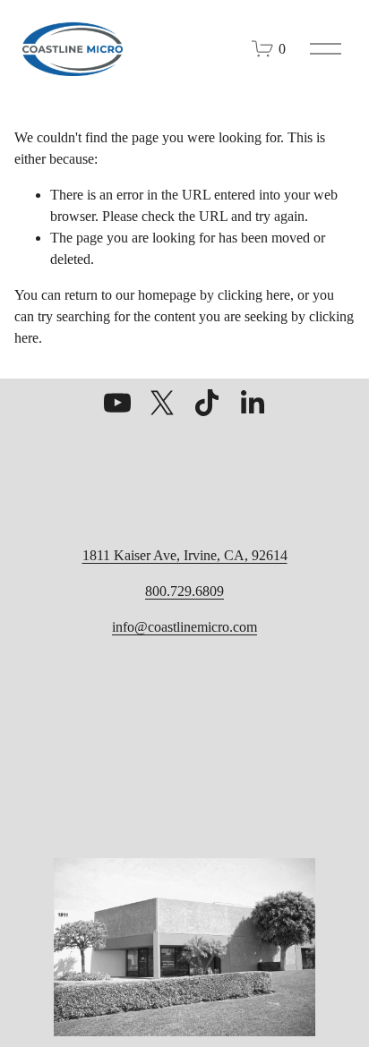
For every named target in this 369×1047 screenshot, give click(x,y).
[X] (162, 402)
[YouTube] (117, 402)
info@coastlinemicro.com (184, 626)
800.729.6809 (184, 591)
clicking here (254, 294)
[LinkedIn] (251, 402)
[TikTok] (207, 402)
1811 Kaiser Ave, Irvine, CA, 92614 (184, 555)
